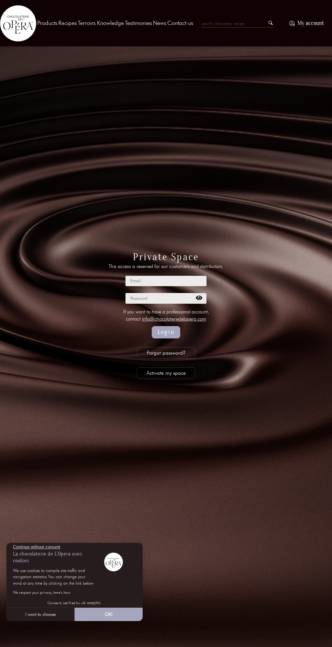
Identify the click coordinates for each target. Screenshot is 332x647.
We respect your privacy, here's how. (42, 592)
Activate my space (166, 373)
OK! (109, 614)
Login (166, 332)
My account (310, 23)
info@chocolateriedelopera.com (174, 319)
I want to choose (40, 614)
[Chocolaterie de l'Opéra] (18, 23)
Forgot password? (166, 353)
